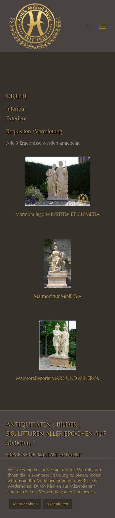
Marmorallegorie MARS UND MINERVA (57, 378)
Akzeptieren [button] (57, 503)
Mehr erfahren (25, 503)
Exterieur (16, 118)
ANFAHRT (70, 455)
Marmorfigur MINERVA (58, 296)
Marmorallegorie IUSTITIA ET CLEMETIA (57, 214)
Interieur (16, 108)
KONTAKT (48, 455)
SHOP (29, 455)
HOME (13, 455)
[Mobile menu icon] (103, 26)
